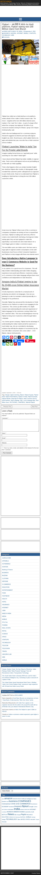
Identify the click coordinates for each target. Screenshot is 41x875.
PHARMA (5, 625)
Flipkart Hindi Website (12, 396)
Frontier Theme (36, 873)
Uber (18, 819)
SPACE (4, 636)
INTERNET (20, 33)
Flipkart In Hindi (22, 396)
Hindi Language (15, 400)
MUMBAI (22, 812)
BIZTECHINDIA (6, 1)
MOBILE (26, 33)
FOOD (4, 593)
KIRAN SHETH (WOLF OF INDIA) (13, 31)
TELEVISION (6, 648)
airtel (3, 798)
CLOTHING (5, 578)
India (17, 808)
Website (4, 443)
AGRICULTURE (6, 558)
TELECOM (5, 645)
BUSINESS (7, 33)
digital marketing (14, 395)
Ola (15, 814)
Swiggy (4, 819)
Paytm (23, 814)
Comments (7, 37)
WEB (12, 35)
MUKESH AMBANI (13, 812)
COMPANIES (24, 801)
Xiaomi (37, 819)
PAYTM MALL (14, 402)
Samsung (17, 817)
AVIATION (5, 567)
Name (4, 433)
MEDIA (4, 616)
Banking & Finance (7, 569)
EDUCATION (5, 587)
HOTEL (4, 602)
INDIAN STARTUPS (24, 809)
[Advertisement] (20, 89)
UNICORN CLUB (6, 654)
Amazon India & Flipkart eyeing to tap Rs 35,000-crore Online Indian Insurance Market (20, 285)
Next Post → (35, 406)
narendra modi (29, 812)
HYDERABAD (10, 809)
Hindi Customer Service (30, 398)
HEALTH (4, 599)
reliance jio (12, 817)
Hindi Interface (6, 400)
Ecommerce (34, 804)
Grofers (35, 806)
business (13, 801)
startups (33, 817)
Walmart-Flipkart (30, 402)
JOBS (4, 610)
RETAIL (4, 631)
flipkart (22, 395)
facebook (11, 806)
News (11, 814)
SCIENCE (5, 634)
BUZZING (13, 33)
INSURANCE (5, 604)
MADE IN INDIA (6, 613)
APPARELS (5, 561)
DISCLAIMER (19, 695)
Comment (5, 418)
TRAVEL (4, 651)
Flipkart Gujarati (29, 395)
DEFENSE (5, 581)
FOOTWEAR (5, 596)
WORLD (4, 660)
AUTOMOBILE (6, 564)
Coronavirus (6, 804)
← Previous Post (6, 406)
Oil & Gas (5, 622)
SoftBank (28, 817)
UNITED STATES (25, 819)
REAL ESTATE (6, 628)
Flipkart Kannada (32, 396)
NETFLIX (4, 814)
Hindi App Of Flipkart (17, 398)
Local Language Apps (29, 400)
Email (4, 438)
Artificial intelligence (27, 798)
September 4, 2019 (30, 31)
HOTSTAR (4, 809)
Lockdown (4, 811)
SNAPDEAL (21, 402)
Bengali (7, 395)
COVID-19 (14, 804)
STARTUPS (32, 33)
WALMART (33, 819)
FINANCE (18, 806)
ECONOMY (5, 806)
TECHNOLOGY (6, 35)
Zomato (4, 822)
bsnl (7, 801)
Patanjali (19, 814)
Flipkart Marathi (6, 398)
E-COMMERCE (6, 584)
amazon (8, 798)
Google (31, 806)
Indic (21, 400)
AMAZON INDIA (17, 798)
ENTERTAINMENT (7, 590)
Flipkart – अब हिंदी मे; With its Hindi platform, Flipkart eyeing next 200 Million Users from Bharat (18, 26)
